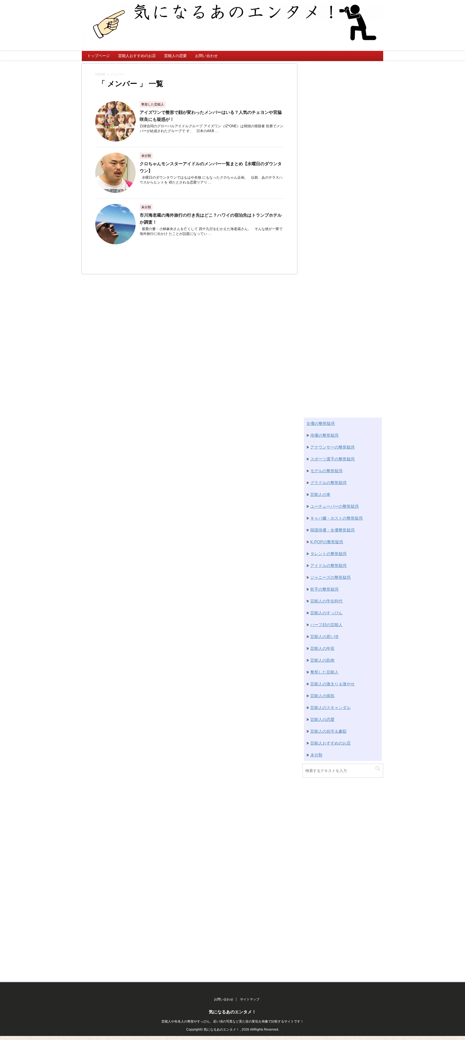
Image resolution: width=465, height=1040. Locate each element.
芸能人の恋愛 (175, 56)
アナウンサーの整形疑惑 (332, 447)
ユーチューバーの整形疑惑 (334, 506)
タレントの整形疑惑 (328, 553)
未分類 (316, 755)
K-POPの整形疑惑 (326, 542)
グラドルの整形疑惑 (328, 482)
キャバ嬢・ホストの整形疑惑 (336, 518)
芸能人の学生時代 (326, 601)
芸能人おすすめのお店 (137, 56)
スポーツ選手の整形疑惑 (332, 459)
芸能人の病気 (322, 695)
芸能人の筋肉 (322, 660)
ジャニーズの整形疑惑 (330, 577)
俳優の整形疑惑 (324, 435)
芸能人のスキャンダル (330, 707)
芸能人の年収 (322, 648)
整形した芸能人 (324, 672)
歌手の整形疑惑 (324, 589)
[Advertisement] (342, 144)
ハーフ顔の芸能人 (326, 624)
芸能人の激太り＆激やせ (332, 684)
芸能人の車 (320, 494)
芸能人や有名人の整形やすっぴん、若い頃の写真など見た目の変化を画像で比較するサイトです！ (232, 1021)
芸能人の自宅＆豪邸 (328, 731)
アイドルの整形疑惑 (328, 565)
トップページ (98, 56)
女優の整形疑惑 (321, 423)
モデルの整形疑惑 (326, 470)
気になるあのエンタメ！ (232, 1012)
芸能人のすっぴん (326, 613)
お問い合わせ (206, 56)
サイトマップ (249, 999)
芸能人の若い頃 (324, 636)
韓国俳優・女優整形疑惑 (332, 530)
